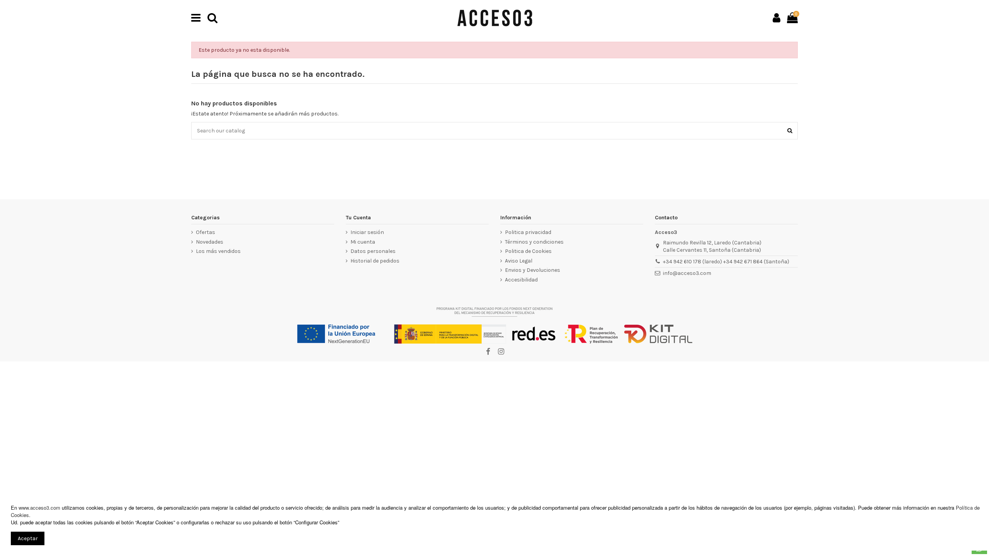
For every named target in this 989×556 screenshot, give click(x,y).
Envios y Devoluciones (532, 270)
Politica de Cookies (528, 251)
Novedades (209, 242)
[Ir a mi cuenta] (776, 17)
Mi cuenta (362, 242)
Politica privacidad (528, 232)
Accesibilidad (521, 279)
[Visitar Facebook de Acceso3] (488, 352)
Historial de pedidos (374, 261)
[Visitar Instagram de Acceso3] (500, 352)
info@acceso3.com (687, 273)
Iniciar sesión (367, 232)
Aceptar (28, 538)
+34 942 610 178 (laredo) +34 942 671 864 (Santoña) (726, 261)
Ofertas (205, 232)
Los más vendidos (218, 251)
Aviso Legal (518, 261)
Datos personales (373, 251)
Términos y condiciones (534, 242)
